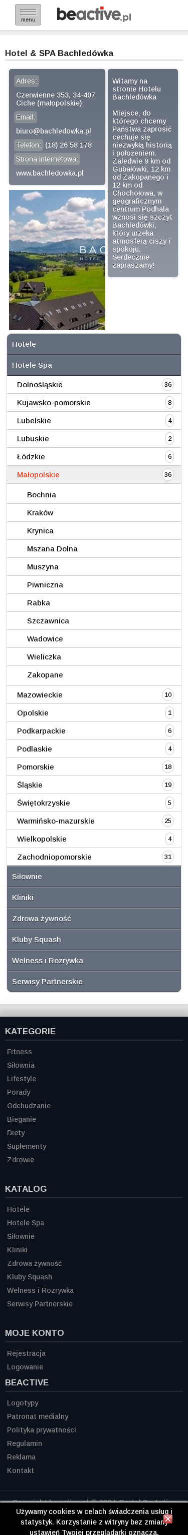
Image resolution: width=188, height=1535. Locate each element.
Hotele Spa (32, 365)
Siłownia (21, 1065)
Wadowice (45, 638)
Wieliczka (44, 656)
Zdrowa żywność (41, 918)
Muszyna (43, 566)
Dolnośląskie (40, 384)
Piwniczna (45, 584)
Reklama (21, 1457)
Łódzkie (31, 456)
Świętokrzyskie (43, 803)
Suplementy (26, 1146)
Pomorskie (35, 766)
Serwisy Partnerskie (47, 981)
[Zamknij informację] (167, 1520)
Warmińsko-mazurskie (56, 821)
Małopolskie (38, 474)
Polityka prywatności (41, 1430)
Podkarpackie (41, 730)
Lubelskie (34, 420)
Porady (18, 1092)
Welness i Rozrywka (47, 960)
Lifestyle (21, 1079)
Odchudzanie (29, 1106)
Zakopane (45, 674)
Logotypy (22, 1403)
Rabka (38, 602)
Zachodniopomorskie (54, 857)
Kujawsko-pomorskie (54, 402)
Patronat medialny (37, 1416)
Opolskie (33, 712)
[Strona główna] (94, 19)
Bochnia (41, 494)
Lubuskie (33, 438)
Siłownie (27, 876)
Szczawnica (48, 620)
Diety (16, 1133)
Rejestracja (26, 1353)
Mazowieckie (40, 694)
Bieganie (21, 1119)
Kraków (40, 512)
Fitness (19, 1052)
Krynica (40, 530)
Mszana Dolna (52, 548)
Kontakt (20, 1470)
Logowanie (25, 1367)
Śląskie (30, 785)
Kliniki (23, 897)
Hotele (24, 344)
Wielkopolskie (42, 839)
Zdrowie (20, 1160)
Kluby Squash (36, 939)
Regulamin (24, 1443)
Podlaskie (34, 748)
